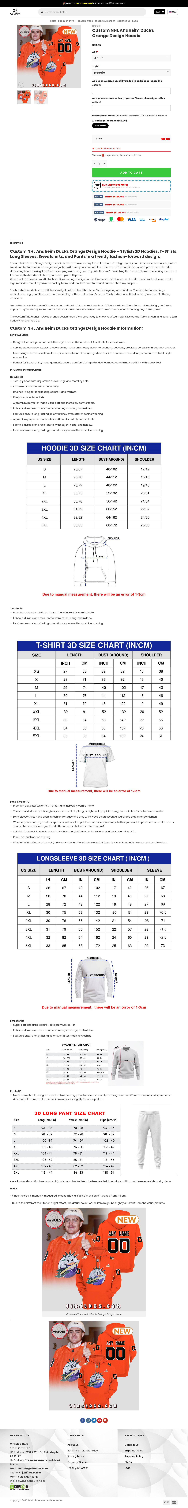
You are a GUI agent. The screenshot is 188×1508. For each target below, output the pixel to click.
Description (16, 243)
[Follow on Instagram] (88, 1420)
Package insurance (103, 115)
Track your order (105, 21)
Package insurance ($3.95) (111, 120)
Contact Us (123, 21)
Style (95, 66)
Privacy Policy (75, 1456)
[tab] (16, 243)
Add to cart (131, 173)
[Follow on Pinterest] (99, 1420)
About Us (73, 1445)
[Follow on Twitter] (93, 1420)
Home (53, 21)
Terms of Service (77, 1462)
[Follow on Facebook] (82, 1420)
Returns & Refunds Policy (82, 1450)
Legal (128, 1468)
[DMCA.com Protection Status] (19, 1486)
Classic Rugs (85, 21)
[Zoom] (21, 85)
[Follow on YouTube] (105, 1420)
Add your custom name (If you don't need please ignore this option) (127, 83)
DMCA (128, 1462)
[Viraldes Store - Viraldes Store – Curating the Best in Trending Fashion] (18, 12)
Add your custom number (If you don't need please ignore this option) (128, 100)
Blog (135, 21)
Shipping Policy (134, 1450)
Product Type (66, 21)
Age (95, 51)
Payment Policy (134, 1456)
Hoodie (96, 26)
